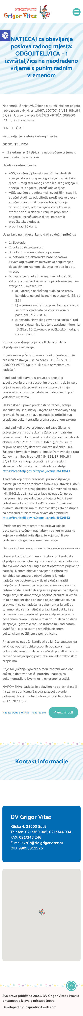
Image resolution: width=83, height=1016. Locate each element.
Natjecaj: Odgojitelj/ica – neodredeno (24, 712)
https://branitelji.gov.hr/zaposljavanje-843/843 (36, 471)
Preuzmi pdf (63, 712)
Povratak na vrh (71, 986)
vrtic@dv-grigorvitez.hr (43, 842)
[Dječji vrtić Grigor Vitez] (27, 12)
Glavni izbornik (77, 12)
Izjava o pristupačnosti (37, 1001)
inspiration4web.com (40, 1007)
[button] (5, 35)
